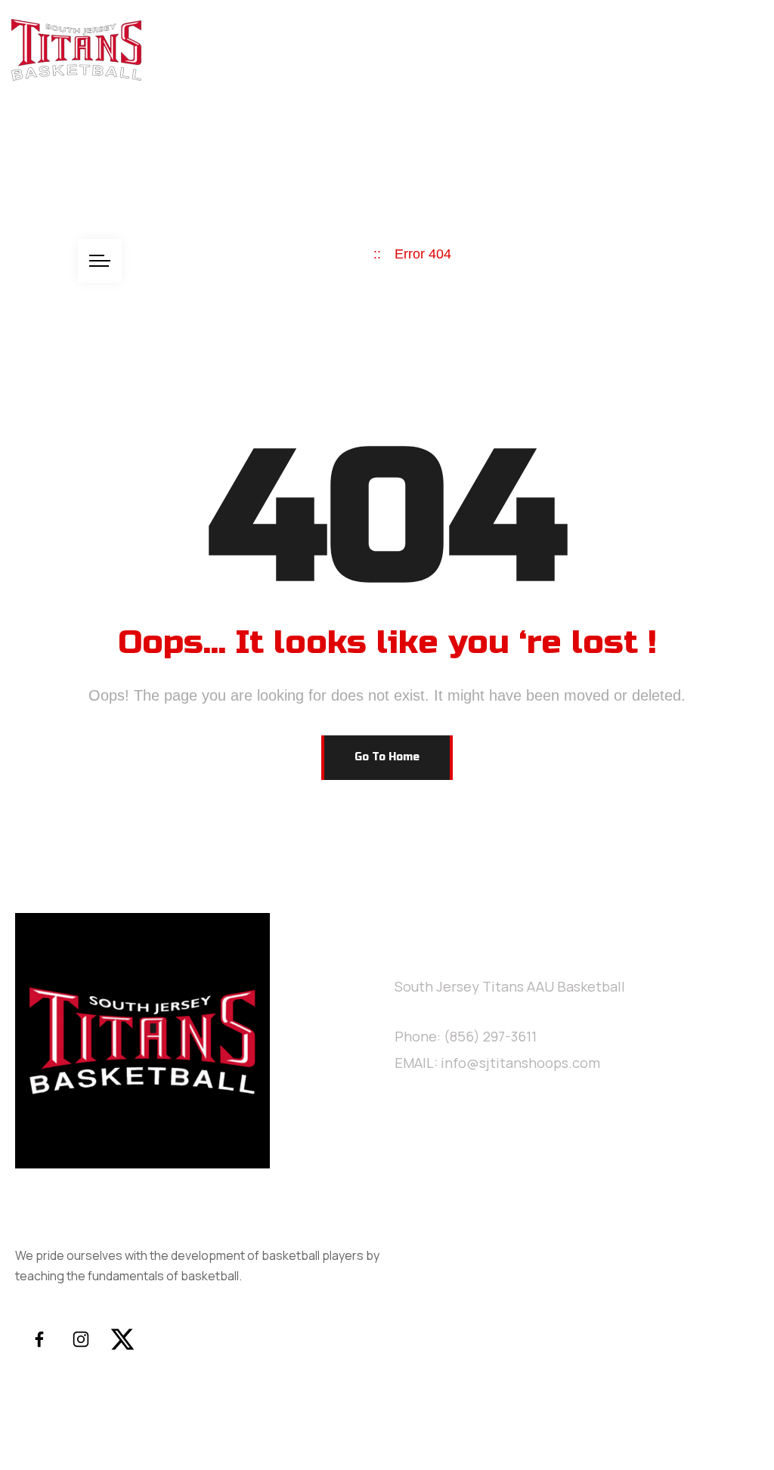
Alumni (465, 134)
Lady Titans (265, 134)
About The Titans (137, 134)
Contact (39, 204)
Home (31, 134)
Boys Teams (373, 134)
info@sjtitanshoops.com (520, 1063)
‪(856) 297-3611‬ (490, 1036)
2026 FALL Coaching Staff (608, 134)
